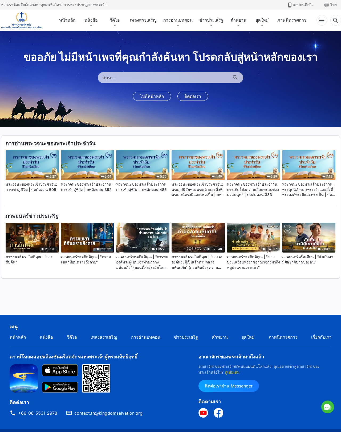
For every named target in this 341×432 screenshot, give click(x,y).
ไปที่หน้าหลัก (152, 96)
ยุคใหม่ (262, 20)
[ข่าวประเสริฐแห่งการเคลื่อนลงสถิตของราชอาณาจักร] (21, 20)
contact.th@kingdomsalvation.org (108, 413)
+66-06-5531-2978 (37, 413)
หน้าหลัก (67, 20)
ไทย (333, 4)
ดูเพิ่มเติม (232, 372)
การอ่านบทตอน (178, 20)
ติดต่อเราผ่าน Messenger (229, 386)
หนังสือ (91, 20)
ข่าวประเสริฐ (211, 20)
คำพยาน (238, 20)
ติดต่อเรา (192, 96)
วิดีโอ (115, 20)
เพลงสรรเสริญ (143, 20)
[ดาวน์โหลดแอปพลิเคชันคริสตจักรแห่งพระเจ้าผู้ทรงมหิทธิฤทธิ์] (24, 378)
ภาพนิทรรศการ (291, 20)
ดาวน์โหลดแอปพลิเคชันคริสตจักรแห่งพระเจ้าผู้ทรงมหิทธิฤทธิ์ (73, 356)
